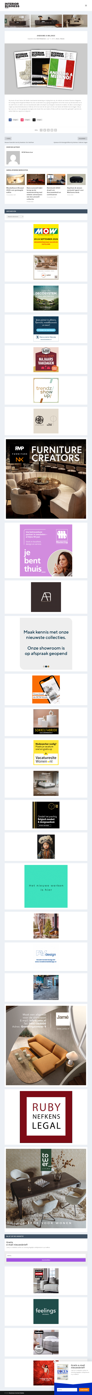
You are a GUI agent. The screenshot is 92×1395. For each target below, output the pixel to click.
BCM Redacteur (41, 39)
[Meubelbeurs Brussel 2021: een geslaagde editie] (15, 179)
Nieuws (62, 39)
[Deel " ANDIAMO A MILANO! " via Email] (52, 130)
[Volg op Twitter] (34, 119)
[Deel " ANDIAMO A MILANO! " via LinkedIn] (48, 130)
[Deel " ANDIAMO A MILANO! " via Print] (55, 130)
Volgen (15, 120)
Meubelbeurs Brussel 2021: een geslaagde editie (15, 190)
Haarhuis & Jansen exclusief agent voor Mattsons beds (75, 190)
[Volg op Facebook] (10, 119)
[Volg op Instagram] (22, 119)
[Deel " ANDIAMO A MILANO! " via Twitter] (45, 130)
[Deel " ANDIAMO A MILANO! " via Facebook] (41, 130)
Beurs (57, 39)
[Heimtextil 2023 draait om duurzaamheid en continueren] (56, 179)
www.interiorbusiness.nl (21, 107)
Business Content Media (16, 1393)
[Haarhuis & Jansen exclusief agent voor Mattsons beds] (76, 179)
